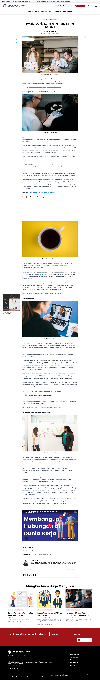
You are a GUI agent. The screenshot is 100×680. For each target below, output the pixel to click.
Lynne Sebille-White (46, 274)
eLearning (58, 12)
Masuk (90, 5)
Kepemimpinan (53, 19)
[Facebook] (8, 668)
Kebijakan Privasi (11, 676)
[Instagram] (17, 668)
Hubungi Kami (74, 665)
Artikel (37, 12)
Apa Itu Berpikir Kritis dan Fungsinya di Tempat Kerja (45, 407)
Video (50, 12)
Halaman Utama (74, 654)
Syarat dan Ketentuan (35, 676)
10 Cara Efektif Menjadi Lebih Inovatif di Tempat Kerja (45, 293)
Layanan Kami (68, 12)
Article (45, 19)
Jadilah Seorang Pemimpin (44, 554)
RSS (42, 676)
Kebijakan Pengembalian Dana (23, 676)
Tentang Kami (74, 657)
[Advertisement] (50, 208)
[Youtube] (14, 668)
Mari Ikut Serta (74, 662)
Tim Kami (72, 659)
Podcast (44, 12)
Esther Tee (52, 31)
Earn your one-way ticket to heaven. (15, 665)
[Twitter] (10, 668)
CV (23, 137)
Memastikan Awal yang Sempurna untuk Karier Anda (45, 87)
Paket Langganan (80, 5)
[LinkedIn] (12, 668)
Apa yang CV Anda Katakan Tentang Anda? (42, 192)
